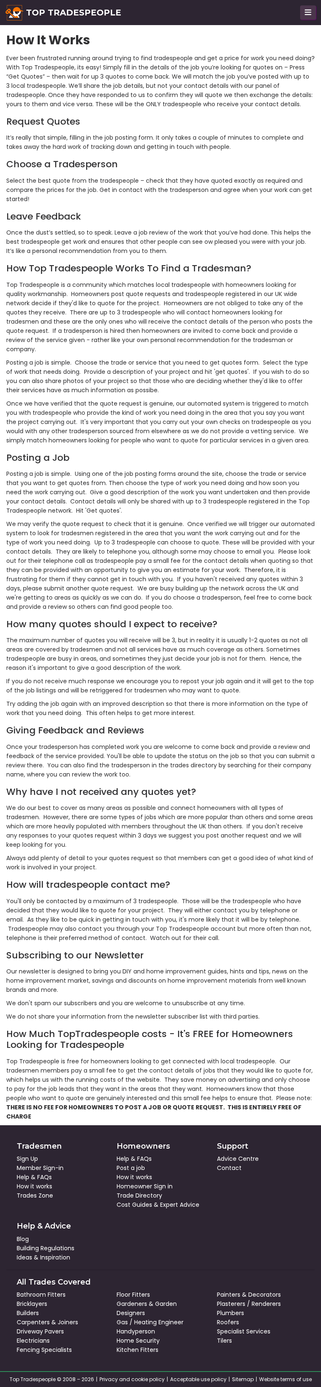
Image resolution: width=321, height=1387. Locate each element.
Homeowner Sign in (145, 1186)
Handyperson (136, 1331)
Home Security (138, 1340)
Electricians (33, 1340)
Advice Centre (238, 1159)
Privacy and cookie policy (132, 1379)
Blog (23, 1239)
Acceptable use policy (198, 1379)
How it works (34, 1186)
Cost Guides (134, 1205)
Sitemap (243, 1379)
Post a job (131, 1168)
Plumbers (230, 1313)
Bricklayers (32, 1304)
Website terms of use (285, 1379)
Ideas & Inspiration (43, 1257)
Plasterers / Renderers (249, 1304)
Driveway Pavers (40, 1331)
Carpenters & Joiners (47, 1322)
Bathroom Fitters (41, 1294)
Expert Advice (179, 1205)
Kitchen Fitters (137, 1350)
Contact (229, 1168)
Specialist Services (243, 1331)
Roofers (228, 1322)
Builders (28, 1313)
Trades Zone (35, 1195)
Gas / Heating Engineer (150, 1322)
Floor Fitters (133, 1294)
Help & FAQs (34, 1177)
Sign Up (27, 1159)
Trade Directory (139, 1195)
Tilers (224, 1340)
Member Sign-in (40, 1168)
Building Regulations (45, 1248)
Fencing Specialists (44, 1350)
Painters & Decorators (249, 1294)
